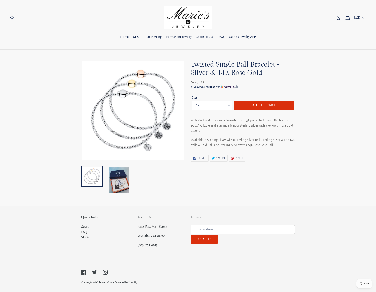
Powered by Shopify (126, 282)
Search (85, 227)
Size (194, 97)
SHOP (85, 237)
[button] (243, 87)
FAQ (84, 232)
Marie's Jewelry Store (102, 282)
